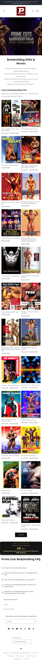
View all (21, 535)
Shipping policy (18, 658)
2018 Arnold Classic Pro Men (28, 420)
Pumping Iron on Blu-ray (8, 520)
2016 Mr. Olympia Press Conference (10, 238)
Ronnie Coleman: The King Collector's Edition (8, 420)
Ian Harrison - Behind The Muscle (10, 455)
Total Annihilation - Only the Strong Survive (30, 525)
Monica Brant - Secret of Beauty (9, 165)
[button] (4, 11)
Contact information (31, 656)
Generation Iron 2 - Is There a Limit (30, 385)
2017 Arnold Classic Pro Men (28, 455)
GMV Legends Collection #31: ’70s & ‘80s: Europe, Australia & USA (30, 202)
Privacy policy (35, 653)
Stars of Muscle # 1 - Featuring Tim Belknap (30, 276)
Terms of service (20, 656)
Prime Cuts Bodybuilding (13, 653)
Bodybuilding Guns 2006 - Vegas (10, 312)
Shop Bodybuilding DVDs (21, 37)
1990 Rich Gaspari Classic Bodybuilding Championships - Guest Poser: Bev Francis (29, 240)
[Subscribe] (34, 621)
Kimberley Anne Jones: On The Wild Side (11, 203)
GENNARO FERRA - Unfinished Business (29, 348)
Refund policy (10, 656)
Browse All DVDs (9, 609)
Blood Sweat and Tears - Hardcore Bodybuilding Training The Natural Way (10, 349)
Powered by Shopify (25, 653)
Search (6, 605)
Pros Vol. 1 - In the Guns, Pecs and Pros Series (30, 312)
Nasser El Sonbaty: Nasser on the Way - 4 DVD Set (10, 129)
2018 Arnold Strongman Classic (29, 129)
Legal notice (27, 658)
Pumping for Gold (6, 490)
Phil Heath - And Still (26, 490)
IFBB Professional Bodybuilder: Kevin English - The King (29, 166)
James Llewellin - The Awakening (10, 276)
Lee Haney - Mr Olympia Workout (10, 385)
